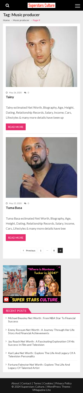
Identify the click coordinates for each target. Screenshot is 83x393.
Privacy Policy (63, 383)
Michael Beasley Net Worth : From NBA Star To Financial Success (41, 319)
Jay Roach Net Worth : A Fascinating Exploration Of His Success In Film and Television (41, 343)
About (15, 383)
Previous (30, 250)
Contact (26, 383)
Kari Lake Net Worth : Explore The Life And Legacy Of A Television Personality (41, 354)
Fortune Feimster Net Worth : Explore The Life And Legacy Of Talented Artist (39, 366)
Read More (16, 126)
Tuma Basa (14, 208)
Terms (37, 383)
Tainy (10, 97)
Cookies (48, 383)
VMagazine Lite (41, 389)
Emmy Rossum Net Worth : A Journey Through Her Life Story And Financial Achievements (41, 331)
